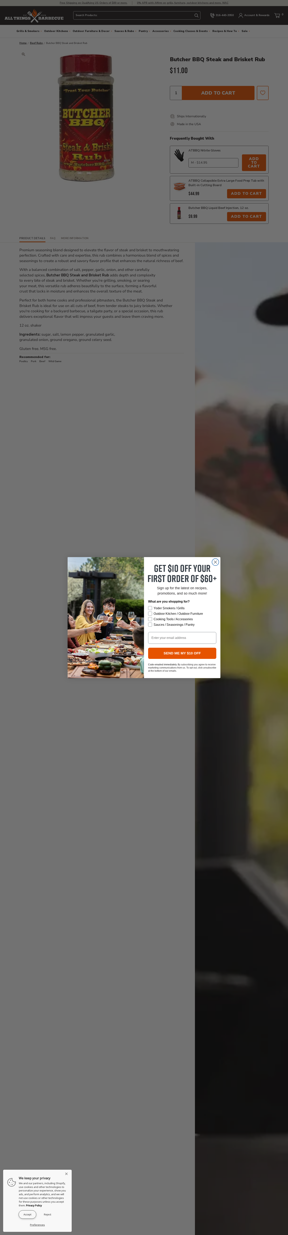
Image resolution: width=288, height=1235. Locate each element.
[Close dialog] (215, 562)
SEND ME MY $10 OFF (182, 653)
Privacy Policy (34, 1205)
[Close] (67, 1174)
